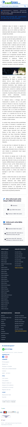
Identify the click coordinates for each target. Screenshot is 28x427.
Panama (3, 331)
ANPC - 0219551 (6, 373)
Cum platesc (5, 380)
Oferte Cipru (4, 260)
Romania (15, 10)
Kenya (2, 321)
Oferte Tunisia (4, 304)
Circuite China (18, 252)
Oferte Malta (4, 277)
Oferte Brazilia (4, 256)
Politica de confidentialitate (9, 368)
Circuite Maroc (18, 265)
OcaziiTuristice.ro (7, 10)
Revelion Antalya (19, 319)
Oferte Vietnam (4, 308)
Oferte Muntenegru (5, 285)
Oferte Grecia (4, 267)
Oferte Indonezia (5, 269)
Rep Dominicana (5, 333)
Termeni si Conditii (7, 366)
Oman (2, 329)
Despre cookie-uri (6, 383)
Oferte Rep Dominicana (6, 295)
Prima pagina (5, 362)
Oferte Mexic (4, 283)
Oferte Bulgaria (4, 258)
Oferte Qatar (4, 293)
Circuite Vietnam (18, 254)
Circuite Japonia (18, 256)
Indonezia (3, 319)
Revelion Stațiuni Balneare (19, 326)
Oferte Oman (4, 287)
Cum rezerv (5, 378)
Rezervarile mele (6, 395)
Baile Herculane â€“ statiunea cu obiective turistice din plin (14, 233)
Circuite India (18, 260)
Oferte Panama (4, 289)
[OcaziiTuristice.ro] (11, 2)
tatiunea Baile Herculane (9, 32)
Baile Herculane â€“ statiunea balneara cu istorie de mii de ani (14, 239)
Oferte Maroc (4, 279)
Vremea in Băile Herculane (15, 213)
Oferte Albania (4, 252)
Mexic (2, 327)
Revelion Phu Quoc (19, 323)
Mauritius (3, 325)
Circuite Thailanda (19, 261)
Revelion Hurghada (19, 315)
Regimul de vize (6, 389)
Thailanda (3, 337)
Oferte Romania (4, 297)
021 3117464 (8, 349)
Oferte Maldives (4, 275)
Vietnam (3, 339)
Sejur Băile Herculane (15, 209)
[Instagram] (6, 357)
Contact (4, 371)
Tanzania (3, 335)
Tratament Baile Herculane (15, 228)
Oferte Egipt (4, 261)
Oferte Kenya (4, 273)
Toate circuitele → (19, 267)
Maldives (3, 323)
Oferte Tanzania (4, 301)
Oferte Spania (4, 299)
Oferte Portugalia (5, 291)
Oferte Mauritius (5, 281)
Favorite (4, 397)
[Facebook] (3, 357)
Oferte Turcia (4, 307)
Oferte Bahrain (4, 254)
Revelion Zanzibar (19, 329)
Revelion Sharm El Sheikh (20, 317)
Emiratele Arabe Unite (6, 317)
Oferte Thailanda (5, 303)
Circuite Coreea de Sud (20, 258)
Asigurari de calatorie (7, 385)
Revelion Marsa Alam (19, 321)
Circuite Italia (18, 263)
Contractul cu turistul (7, 387)
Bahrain (3, 315)
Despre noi (5, 364)
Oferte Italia (4, 271)
